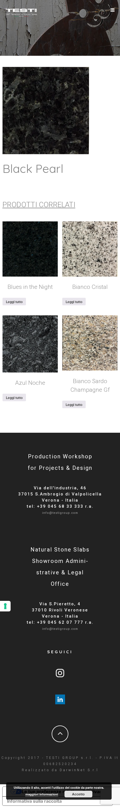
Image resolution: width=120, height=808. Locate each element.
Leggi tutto (14, 301)
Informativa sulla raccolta (34, 801)
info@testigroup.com (60, 513)
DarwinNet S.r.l (79, 770)
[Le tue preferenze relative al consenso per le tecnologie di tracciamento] (5, 606)
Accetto (78, 794)
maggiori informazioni (41, 794)
